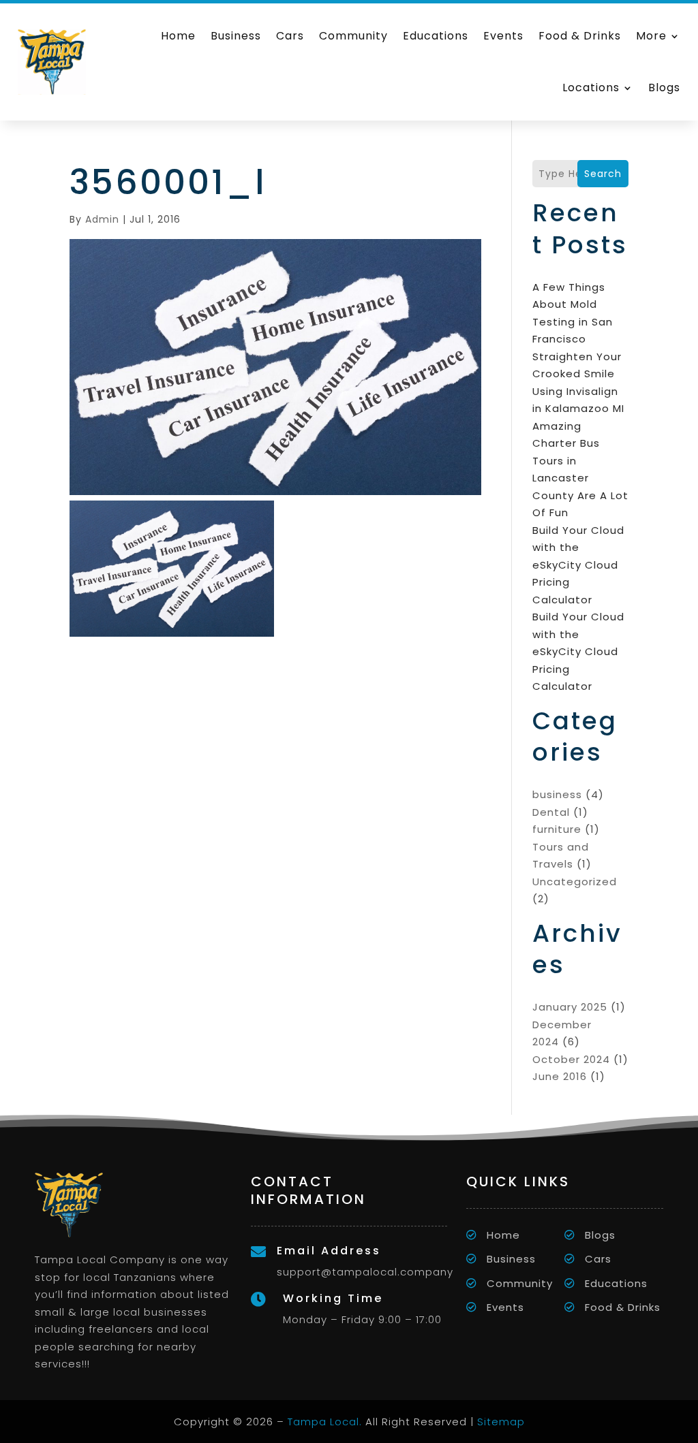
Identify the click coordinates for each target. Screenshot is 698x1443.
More (651, 36)
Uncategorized (574, 881)
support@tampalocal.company (365, 1272)
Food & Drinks (579, 36)
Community (353, 36)
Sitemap (501, 1421)
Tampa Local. (325, 1421)
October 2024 (571, 1059)
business (557, 794)
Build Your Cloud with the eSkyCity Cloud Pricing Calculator (578, 565)
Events (503, 36)
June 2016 (559, 1076)
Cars (290, 36)
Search (603, 173)
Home (178, 36)
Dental (551, 812)
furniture (556, 829)
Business (236, 36)
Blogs (664, 87)
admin (102, 219)
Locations (591, 87)
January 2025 (569, 1007)
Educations (435, 36)
